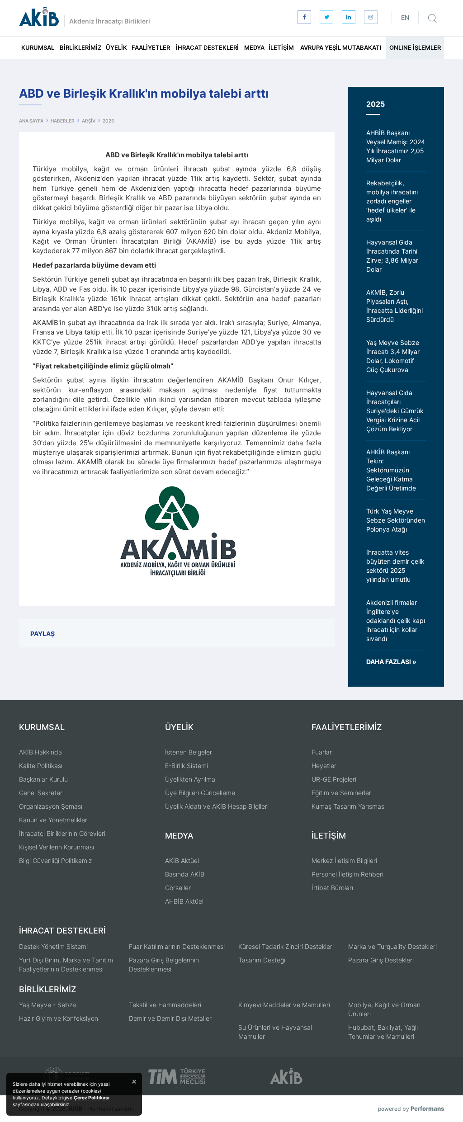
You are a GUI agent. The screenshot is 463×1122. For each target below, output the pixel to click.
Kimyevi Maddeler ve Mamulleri (284, 1005)
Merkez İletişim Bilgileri (344, 860)
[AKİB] (39, 16)
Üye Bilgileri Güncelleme (200, 793)
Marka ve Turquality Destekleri (392, 946)
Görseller (178, 887)
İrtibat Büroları (332, 887)
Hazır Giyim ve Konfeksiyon (58, 1018)
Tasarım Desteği (261, 960)
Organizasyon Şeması (50, 806)
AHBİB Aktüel (184, 901)
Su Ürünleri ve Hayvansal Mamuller (275, 1031)
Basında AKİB (184, 874)
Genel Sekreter (40, 793)
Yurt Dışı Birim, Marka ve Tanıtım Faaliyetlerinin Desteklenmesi (66, 964)
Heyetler (324, 765)
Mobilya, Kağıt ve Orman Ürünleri (384, 1009)
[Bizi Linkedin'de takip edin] (348, 17)
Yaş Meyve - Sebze (47, 1005)
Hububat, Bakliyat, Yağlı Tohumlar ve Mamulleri (383, 1031)
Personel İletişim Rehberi (347, 874)
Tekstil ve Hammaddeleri (165, 1005)
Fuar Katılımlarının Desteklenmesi (177, 946)
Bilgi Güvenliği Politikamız (55, 860)
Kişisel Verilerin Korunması (56, 847)
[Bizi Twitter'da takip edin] (326, 17)
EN (405, 17)
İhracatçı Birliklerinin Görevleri (62, 833)
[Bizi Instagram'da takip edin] (371, 17)
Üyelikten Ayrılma (190, 779)
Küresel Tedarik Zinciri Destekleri (286, 946)
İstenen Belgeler (188, 752)
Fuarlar (322, 752)
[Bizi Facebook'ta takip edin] (304, 17)
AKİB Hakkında (40, 752)
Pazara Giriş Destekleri (381, 960)
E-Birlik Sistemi (186, 765)
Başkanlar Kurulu (43, 779)
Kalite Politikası (40, 765)
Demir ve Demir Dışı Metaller (170, 1018)
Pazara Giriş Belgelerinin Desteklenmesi (164, 964)
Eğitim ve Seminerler (341, 793)
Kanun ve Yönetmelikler (53, 820)
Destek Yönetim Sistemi (53, 946)
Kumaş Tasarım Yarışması (349, 806)
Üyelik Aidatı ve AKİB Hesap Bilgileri (217, 806)
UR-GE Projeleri (334, 779)
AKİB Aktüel (182, 860)
